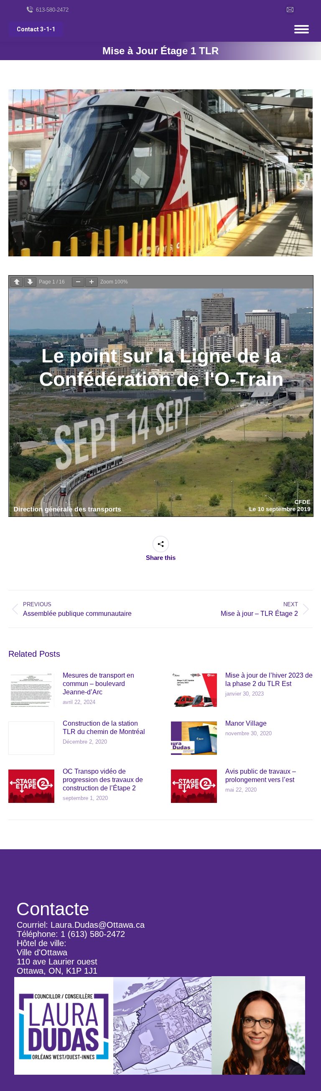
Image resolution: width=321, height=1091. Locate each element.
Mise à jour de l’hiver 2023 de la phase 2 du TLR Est (269, 679)
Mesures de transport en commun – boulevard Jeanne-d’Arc (98, 684)
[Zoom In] (91, 282)
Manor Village (246, 723)
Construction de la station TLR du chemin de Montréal (104, 727)
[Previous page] (16, 282)
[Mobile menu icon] (301, 29)
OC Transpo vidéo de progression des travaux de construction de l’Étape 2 (103, 780)
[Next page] (30, 282)
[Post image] (31, 690)
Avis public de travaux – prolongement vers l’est (260, 775)
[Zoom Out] (78, 282)
